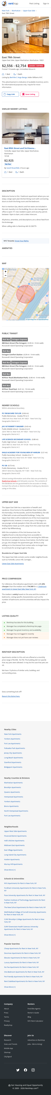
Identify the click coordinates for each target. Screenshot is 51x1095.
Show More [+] (9, 870)
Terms (6, 1017)
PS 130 (4, 465)
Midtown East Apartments (14, 845)
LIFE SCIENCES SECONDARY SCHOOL (16, 439)
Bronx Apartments (11, 806)
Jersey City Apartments (13, 753)
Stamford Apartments (12, 762)
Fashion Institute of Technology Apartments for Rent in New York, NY (24, 901)
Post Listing (34, 3)
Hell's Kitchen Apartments (14, 840)
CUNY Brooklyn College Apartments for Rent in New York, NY (24, 920)
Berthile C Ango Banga (18, 77)
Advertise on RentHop (36, 1040)
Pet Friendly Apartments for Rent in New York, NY (23, 976)
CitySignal (8, 1056)
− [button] (5, 275)
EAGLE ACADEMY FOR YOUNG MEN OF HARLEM (21, 452)
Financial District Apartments (15, 836)
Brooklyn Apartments (12, 787)
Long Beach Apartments (13, 757)
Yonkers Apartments (12, 739)
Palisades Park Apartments (14, 748)
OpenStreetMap (43, 319)
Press (6, 1013)
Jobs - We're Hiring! (35, 1044)
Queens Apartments (12, 792)
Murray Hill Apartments (13, 864)
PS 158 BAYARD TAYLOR (11, 413)
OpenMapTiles (31, 319)
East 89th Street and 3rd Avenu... (20, 148)
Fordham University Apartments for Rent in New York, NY (25, 889)
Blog (29, 1017)
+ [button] (5, 271)
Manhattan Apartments (13, 782)
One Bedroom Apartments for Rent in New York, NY (24, 972)
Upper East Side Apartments (13, 563)
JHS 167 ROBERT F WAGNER (13, 426)
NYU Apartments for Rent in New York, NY (20, 883)
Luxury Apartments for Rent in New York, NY (21, 962)
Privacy (7, 1021)
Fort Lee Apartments (12, 743)
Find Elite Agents (34, 1008)
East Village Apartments (13, 850)
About (6, 1008)
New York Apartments (12, 734)
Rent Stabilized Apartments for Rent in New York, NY (24, 981)
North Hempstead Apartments (16, 811)
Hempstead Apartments (13, 797)
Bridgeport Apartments (13, 767)
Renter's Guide (33, 1013)
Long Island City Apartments (15, 855)
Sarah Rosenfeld (13, 168)
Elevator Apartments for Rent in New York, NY (22, 958)
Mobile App (8, 1048)
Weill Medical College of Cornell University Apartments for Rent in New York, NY (25, 913)
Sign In (46, 3)
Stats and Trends (10, 1044)
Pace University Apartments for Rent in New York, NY (24, 895)
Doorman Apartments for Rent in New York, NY (22, 953)
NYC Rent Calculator (35, 1021)
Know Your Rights (22, 241)
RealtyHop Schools (9, 481)
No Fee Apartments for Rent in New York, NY (21, 967)
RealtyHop (8, 1025)
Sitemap (7, 1052)
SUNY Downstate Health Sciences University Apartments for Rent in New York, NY (21, 927)
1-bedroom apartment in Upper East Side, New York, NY (24, 587)
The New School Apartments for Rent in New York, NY (25, 907)
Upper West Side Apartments (15, 831)
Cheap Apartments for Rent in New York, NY (21, 948)
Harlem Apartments (12, 859)
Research (7, 1040)
